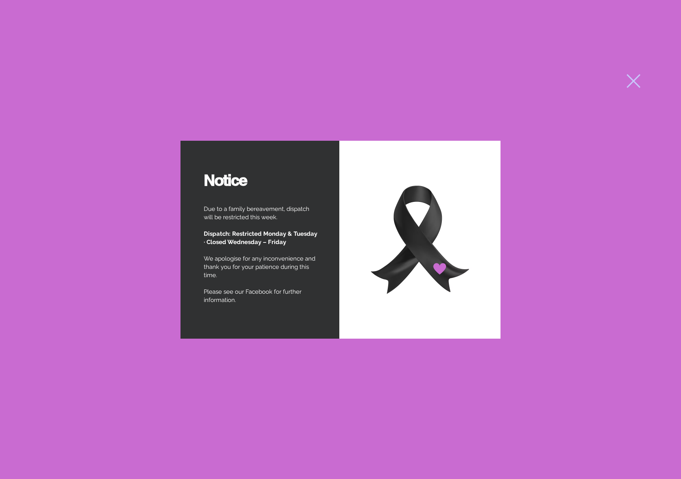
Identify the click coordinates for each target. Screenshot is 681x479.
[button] (633, 81)
